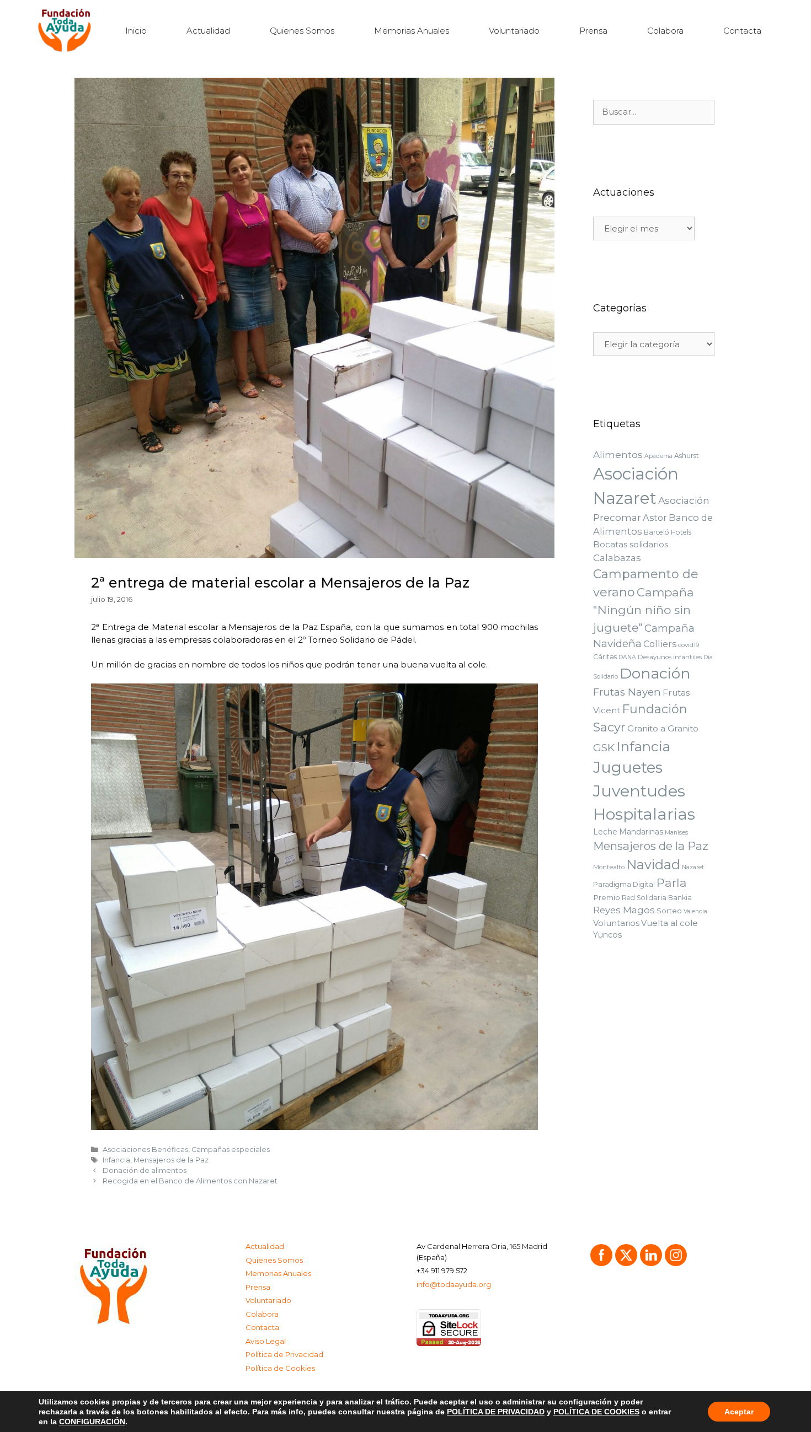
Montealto (609, 867)
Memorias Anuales (411, 30)
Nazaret (693, 867)
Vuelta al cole (669, 923)
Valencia (695, 911)
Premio (606, 897)
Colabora (665, 30)
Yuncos (607, 935)
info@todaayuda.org (454, 1284)
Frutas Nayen (627, 692)
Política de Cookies (280, 1368)
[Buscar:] (653, 111)
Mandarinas (641, 832)
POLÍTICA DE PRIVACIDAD (496, 1411)
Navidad (653, 865)
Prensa (593, 30)
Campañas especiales (230, 1149)
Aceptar (739, 1411)
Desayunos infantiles (670, 657)
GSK (604, 747)
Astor (655, 517)
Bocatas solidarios (630, 544)
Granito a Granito (662, 728)
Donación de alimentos (144, 1170)
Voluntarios (616, 923)
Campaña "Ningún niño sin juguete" (643, 609)
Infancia (116, 1160)
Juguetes (628, 767)
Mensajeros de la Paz (171, 1160)
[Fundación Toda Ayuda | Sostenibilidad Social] (67, 30)
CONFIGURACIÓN (92, 1421)
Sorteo (669, 910)
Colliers (659, 643)
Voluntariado (514, 30)
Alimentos (618, 454)
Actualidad (208, 30)
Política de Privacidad (284, 1354)
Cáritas (605, 657)
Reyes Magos (624, 910)
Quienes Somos (302, 30)
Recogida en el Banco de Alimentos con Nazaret (190, 1181)
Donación (655, 673)
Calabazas (617, 557)
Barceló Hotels (667, 532)
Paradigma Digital (624, 884)
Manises (676, 832)
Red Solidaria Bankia (657, 897)
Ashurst (686, 455)
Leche (605, 832)
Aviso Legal (266, 1341)
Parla (672, 883)
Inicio (136, 30)
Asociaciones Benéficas (145, 1149)
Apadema (658, 456)
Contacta (742, 30)
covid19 (689, 645)
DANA (627, 657)
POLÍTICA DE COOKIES (596, 1411)
